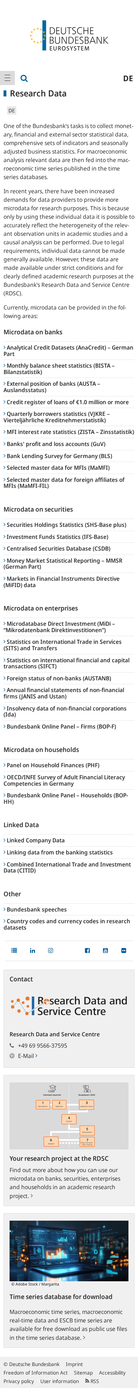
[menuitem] (7, 78)
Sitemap (83, 1372)
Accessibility (112, 1372)
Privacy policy (19, 1381)
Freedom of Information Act (36, 1372)
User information (59, 1381)
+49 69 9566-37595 (42, 1045)
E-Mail (26, 1056)
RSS (94, 1381)
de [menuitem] (128, 78)
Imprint (74, 1364)
